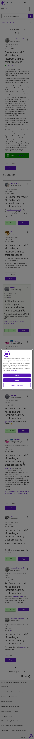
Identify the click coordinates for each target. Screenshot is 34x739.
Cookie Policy (14, 370)
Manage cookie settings (17, 385)
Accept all (17, 375)
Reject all (17, 380)
